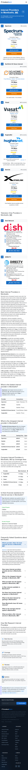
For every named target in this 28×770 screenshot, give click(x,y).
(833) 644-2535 (14, 156)
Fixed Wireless (7, 79)
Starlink (3, 404)
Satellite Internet (5, 742)
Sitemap (3, 766)
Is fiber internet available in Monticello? (11, 588)
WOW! (16, 746)
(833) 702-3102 (15, 283)
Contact (16, 760)
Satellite (12, 113)
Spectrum (3, 402)
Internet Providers (5, 729)
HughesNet (4, 413)
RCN (16, 744)
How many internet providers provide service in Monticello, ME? (11, 570)
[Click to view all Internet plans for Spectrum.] (13, 32)
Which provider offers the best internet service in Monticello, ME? (12, 544)
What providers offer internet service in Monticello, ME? (11, 615)
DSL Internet (4, 738)
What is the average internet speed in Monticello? (11, 609)
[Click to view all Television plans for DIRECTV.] (13, 262)
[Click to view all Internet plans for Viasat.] (13, 108)
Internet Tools (4, 758)
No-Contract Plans (5, 744)
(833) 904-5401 (14, 90)
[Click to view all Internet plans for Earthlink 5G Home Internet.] (13, 72)
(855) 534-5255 (14, 50)
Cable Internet (4, 736)
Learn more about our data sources (13, 691)
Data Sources (4, 762)
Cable (9, 39)
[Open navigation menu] (26, 2)
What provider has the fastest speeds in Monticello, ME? (11, 582)
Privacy (3, 721)
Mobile (13, 79)
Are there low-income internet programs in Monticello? (12, 593)
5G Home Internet (20, 79)
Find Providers (22, 703)
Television (13, 39)
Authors (16, 758)
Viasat (3, 407)
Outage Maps (4, 764)
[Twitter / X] (19, 766)
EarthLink (17, 729)
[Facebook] (16, 766)
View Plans (14, 53)
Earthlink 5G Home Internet (8, 410)
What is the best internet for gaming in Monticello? (11, 598)
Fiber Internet (4, 731)
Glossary (3, 760)
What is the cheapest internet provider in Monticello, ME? (11, 577)
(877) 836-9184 (14, 196)
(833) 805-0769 (14, 125)
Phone (18, 39)
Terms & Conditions (8, 721)
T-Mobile (16, 742)
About (16, 755)
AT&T (16, 733)
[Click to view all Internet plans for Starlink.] (13, 177)
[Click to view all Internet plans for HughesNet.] (13, 140)
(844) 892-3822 (15, 251)
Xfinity (16, 731)
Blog (2, 755)
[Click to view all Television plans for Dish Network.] (13, 227)
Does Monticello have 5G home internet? (12, 604)
